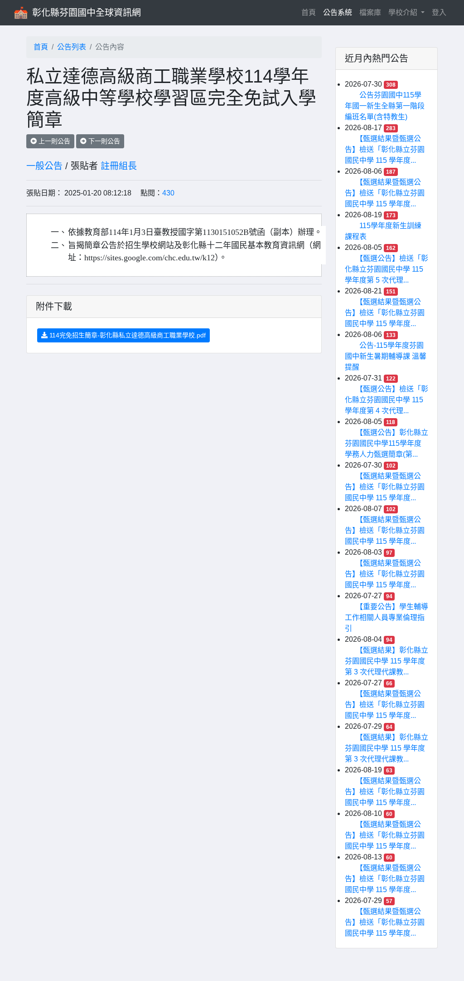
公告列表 (71, 47)
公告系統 (337, 12)
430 (168, 193)
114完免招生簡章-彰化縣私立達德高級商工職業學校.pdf (127, 335)
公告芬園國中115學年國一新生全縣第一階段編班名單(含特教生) (385, 106)
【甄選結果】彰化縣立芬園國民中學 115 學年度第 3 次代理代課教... (386, 661)
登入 (439, 12)
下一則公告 (103, 141)
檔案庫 (370, 12)
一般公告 (44, 166)
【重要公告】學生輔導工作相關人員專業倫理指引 (386, 617)
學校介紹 (403, 12)
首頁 (310, 12)
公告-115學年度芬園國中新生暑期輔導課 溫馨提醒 (385, 356)
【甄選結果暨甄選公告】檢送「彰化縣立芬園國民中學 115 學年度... (385, 149)
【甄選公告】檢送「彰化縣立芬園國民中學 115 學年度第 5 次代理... (386, 269)
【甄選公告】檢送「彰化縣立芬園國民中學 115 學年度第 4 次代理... (386, 400)
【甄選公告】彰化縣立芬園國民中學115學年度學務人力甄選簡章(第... (386, 443)
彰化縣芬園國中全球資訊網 (86, 13)
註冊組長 (119, 166)
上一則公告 (53, 141)
